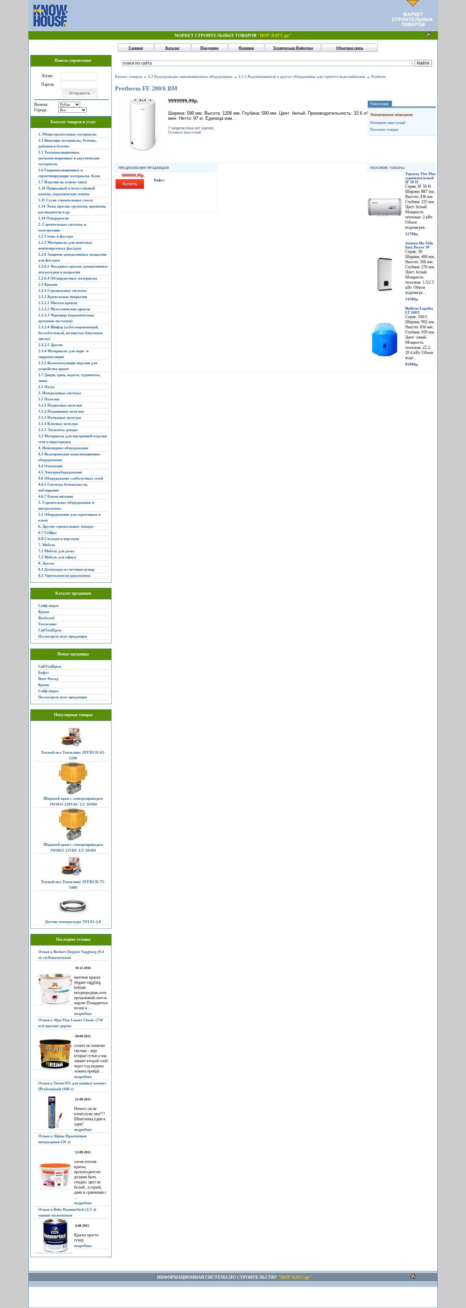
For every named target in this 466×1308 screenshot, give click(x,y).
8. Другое (46, 563)
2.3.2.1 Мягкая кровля (57, 303)
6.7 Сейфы (47, 532)
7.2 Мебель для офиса (57, 557)
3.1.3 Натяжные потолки (59, 417)
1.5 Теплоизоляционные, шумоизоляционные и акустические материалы (69, 158)
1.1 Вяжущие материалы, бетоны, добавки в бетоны (67, 143)
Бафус (43, 672)
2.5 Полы (46, 387)
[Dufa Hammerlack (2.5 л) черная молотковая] (53, 1236)
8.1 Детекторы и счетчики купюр (66, 569)
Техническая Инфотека (293, 48)
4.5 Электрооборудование (60, 472)
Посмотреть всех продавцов (62, 636)
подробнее (83, 1013)
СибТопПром (49, 630)
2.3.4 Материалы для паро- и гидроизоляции (63, 354)
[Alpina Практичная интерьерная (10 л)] (53, 1175)
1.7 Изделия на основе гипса (62, 182)
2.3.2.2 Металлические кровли (64, 309)
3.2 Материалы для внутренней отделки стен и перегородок (72, 439)
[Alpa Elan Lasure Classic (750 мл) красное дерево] (53, 1054)
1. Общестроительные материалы (67, 134)
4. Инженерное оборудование (63, 448)
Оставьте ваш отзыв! (185, 132)
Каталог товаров (128, 76)
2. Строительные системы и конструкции (62, 227)
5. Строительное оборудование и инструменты (66, 505)
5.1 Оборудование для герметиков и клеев (69, 517)
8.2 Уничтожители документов (64, 575)
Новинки (246, 48)
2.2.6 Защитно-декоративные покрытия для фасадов (72, 257)
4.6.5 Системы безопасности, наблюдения (63, 487)
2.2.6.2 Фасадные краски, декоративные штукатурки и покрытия (73, 269)
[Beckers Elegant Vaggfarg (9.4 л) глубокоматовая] (53, 989)
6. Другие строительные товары (65, 526)
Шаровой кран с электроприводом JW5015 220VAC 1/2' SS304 (73, 801)
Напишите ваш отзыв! (388, 122)
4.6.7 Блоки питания (55, 496)
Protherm (378, 76)
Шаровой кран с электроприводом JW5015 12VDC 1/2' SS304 (73, 847)
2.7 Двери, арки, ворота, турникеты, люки (69, 378)
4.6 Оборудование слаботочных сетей (70, 478)
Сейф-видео (48, 605)
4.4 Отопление (50, 466)
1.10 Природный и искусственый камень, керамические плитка (66, 191)
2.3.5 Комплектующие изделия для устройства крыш (67, 366)
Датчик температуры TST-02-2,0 (73, 922)
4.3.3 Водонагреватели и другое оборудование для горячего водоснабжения (301, 76)
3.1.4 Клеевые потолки (57, 424)
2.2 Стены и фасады (55, 236)
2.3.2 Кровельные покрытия (62, 297)
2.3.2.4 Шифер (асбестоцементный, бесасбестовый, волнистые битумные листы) (70, 333)
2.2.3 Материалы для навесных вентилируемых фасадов (65, 245)
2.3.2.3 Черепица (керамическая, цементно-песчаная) (66, 318)
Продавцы (209, 48)
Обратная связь (349, 48)
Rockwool (46, 618)
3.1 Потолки (48, 399)
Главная (136, 48)
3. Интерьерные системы (59, 393)
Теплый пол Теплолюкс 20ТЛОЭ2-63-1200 (73, 755)
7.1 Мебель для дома (56, 551)
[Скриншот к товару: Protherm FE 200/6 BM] (141, 153)
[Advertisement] (229, 15)
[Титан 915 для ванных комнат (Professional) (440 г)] (53, 1112)
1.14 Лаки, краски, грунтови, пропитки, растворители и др (72, 209)
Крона (43, 612)
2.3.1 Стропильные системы (62, 290)
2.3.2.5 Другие (50, 345)
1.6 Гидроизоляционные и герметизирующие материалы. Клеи (69, 173)
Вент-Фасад (48, 679)
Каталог (172, 48)
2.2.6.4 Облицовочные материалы (67, 278)
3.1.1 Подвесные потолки (60, 405)
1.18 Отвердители (53, 218)
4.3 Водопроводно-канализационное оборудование (69, 457)
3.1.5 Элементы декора (58, 430)
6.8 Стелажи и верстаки (58, 539)
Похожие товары (384, 129)
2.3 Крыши (47, 284)
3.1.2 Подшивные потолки (61, 411)
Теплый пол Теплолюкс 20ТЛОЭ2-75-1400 (73, 885)
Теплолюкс (47, 624)
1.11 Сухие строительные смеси (65, 200)
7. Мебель (46, 545)
